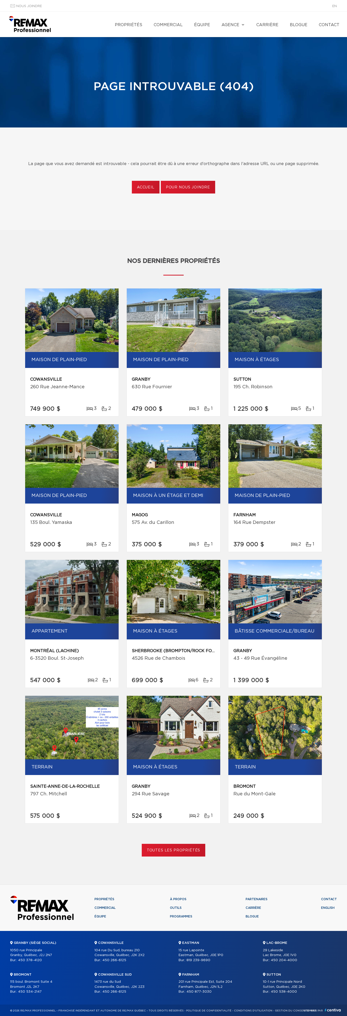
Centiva (333, 1010)
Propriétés (128, 25)
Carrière (267, 25)
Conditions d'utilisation (253, 1010)
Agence (230, 25)
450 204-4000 (284, 960)
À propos (178, 899)
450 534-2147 (30, 991)
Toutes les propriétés (173, 850)
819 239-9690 (198, 960)
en (334, 6)
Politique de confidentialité (208, 1010)
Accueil (145, 187)
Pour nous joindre (188, 187)
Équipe (202, 25)
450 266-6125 (114, 960)
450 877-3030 (199, 991)
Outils (176, 907)
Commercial (168, 25)
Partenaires (256, 899)
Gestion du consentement (296, 1010)
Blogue (298, 25)
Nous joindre (29, 6)
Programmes (181, 916)
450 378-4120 (30, 960)
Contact (329, 25)
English (328, 907)
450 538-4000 (284, 991)
